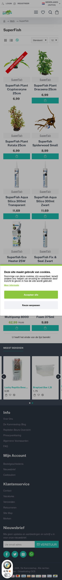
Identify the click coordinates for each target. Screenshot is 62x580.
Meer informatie (11, 284)
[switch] (7, 575)
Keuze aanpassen (31, 305)
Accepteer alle (31, 294)
